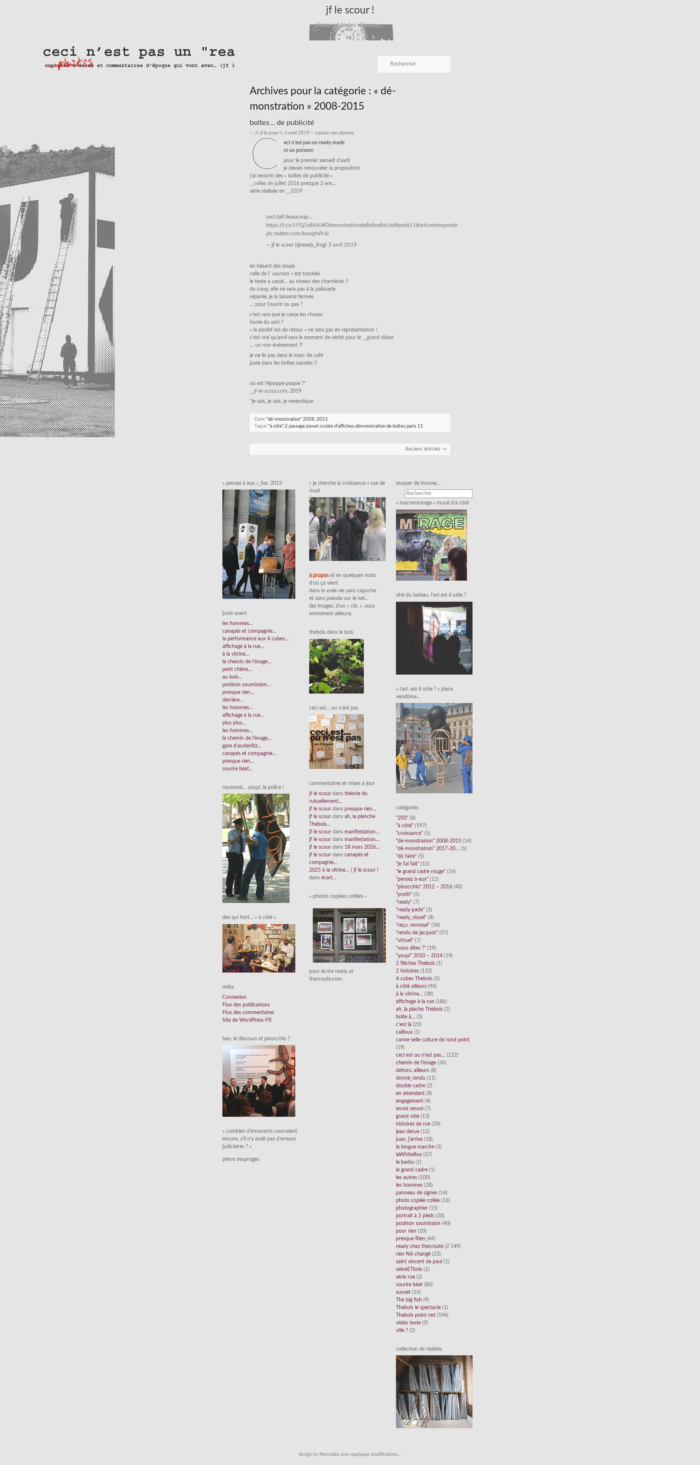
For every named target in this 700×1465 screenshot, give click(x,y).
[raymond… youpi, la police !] (255, 848)
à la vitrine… (235, 654)
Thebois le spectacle (418, 1307)
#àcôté (387, 225)
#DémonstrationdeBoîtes (350, 225)
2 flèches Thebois (415, 963)
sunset (403, 1292)
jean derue (407, 1131)
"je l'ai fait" (407, 864)
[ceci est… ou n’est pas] (336, 741)
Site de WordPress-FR (247, 1020)
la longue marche (415, 1147)
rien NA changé (413, 1254)
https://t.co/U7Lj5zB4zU (294, 225)
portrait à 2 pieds (415, 1215)
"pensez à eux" (412, 879)
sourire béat (409, 1284)
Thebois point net (415, 1315)
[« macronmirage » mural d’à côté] (431, 544)
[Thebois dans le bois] (336, 665)
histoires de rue (413, 1124)
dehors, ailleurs (412, 1070)
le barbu (405, 1162)
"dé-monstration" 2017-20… (427, 848)
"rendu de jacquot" (417, 932)
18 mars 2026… (362, 847)
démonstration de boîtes (380, 426)
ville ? (402, 1330)
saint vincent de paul (419, 1261)
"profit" (404, 894)
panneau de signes (416, 1192)
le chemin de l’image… (247, 661)
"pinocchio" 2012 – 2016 (424, 886)
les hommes (409, 1185)
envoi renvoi (409, 1108)
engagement (409, 1101)
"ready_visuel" (411, 917)
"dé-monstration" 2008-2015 (297, 419)
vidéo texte (408, 1322)
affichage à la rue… (243, 646)
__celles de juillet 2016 (274, 183)
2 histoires (407, 971)
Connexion (234, 997)
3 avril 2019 (342, 245)
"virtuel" (404, 940)
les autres (406, 1177)
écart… (329, 877)
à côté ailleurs (411, 986)
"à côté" (276, 426)
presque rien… (238, 692)
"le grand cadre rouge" (421, 871)
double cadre (410, 1085)
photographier (412, 1208)
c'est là (403, 1024)
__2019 (294, 191)
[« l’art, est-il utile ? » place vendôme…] (434, 748)
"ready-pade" (410, 909)
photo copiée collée (418, 1200)
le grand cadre (412, 1170)
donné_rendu (410, 1078)
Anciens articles (426, 449)
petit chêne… (237, 669)
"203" (402, 818)
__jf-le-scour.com (268, 391)
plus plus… (234, 723)
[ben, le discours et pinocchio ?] (258, 1080)
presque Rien (410, 1238)
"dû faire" (406, 856)
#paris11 (405, 225)
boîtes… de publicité (282, 122)
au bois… (232, 677)
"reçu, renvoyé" (413, 925)
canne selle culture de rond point (433, 1039)
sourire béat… (237, 768)
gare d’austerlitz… (241, 746)
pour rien (406, 1231)
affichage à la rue (415, 1001)
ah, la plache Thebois (419, 1009)
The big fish (409, 1300)
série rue (405, 1277)
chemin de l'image (416, 1062)
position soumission (418, 1223)
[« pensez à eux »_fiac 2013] (258, 544)
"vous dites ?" (411, 948)
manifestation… (362, 831)
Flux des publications (246, 1005)
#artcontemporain (437, 225)
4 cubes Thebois (414, 978)
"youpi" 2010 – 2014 (419, 955)
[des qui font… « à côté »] (258, 948)
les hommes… (237, 623)
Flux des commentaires (248, 1012)
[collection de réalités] (434, 1391)
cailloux (404, 1032)
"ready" (404, 902)
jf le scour (269, 133)
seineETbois (409, 1269)
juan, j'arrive (409, 1139)
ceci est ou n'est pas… (420, 1055)
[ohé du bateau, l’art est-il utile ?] (434, 637)
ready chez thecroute (419, 1246)
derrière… (233, 700)
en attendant (410, 1093)
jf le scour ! (350, 10)
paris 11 (415, 426)
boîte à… (405, 1017)
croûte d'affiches (337, 426)
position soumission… (246, 684)
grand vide (407, 1116)
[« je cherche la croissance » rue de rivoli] (347, 528)
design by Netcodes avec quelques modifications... (350, 1454)
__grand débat (378, 337)
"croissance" (409, 833)
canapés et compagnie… (249, 631)
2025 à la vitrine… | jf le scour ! (343, 870)
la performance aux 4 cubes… (255, 638)
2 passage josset (302, 426)
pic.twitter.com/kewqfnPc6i (297, 233)
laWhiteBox (409, 1154)
